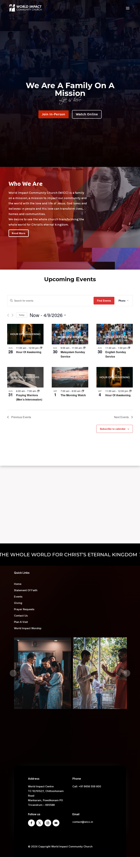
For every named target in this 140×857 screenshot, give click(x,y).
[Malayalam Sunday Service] (70, 334)
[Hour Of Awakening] (25, 334)
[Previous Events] (8, 315)
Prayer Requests (24, 609)
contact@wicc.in (82, 821)
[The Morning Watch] (70, 377)
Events (18, 596)
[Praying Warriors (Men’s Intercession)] (25, 377)
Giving (18, 603)
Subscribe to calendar (112, 428)
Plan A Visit (21, 622)
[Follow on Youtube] (56, 823)
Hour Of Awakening (28, 352)
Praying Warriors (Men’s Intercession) (29, 397)
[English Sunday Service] (114, 334)
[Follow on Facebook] (31, 823)
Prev (13, 673)
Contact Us (21, 615)
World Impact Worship (27, 628)
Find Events (104, 300)
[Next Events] (12, 315)
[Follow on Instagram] (47, 823)
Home (17, 584)
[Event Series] (41, 348)
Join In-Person (53, 114)
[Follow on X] (39, 823)
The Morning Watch (73, 395)
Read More (18, 233)
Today (21, 314)
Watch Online (87, 114)
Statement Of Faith (25, 590)
